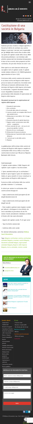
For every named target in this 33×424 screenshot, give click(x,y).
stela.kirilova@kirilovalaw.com (12, 267)
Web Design (26, 423)
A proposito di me (9, 270)
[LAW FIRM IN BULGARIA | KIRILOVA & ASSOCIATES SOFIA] (14, 9)
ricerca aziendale (12, 247)
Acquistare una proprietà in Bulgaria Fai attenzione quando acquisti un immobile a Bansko (18, 297)
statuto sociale (22, 247)
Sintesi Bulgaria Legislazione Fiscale (17, 301)
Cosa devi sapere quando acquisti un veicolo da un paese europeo (17, 284)
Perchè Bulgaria (11, 307)
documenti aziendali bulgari (9, 243)
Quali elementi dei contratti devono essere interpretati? (17, 290)
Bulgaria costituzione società (14, 238)
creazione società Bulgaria (21, 240)
